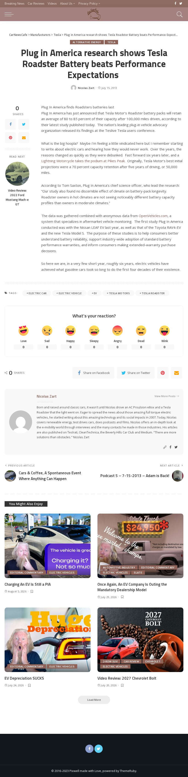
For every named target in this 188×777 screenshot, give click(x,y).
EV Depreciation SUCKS (24, 678)
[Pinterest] (10, 137)
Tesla (111, 42)
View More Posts (165, 396)
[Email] (23, 137)
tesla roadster (153, 293)
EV (95, 293)
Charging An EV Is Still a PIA (28, 584)
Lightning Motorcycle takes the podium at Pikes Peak (83, 160)
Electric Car (38, 293)
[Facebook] (175, 3)
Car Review (131, 661)
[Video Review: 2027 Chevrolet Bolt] (140, 639)
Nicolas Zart (86, 88)
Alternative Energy (87, 42)
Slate (138, 572)
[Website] (165, 447)
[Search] (178, 14)
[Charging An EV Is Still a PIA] (48, 546)
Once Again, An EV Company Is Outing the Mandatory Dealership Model (132, 587)
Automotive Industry (119, 567)
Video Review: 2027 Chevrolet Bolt (126, 678)
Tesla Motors (119, 293)
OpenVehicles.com (153, 215)
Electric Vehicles (62, 572)
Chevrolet (152, 661)
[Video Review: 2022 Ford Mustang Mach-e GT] (17, 174)
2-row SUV (110, 661)
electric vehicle (70, 293)
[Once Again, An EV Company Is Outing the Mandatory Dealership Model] (140, 546)
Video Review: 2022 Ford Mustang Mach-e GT (17, 197)
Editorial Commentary (26, 572)
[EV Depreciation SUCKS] (48, 639)
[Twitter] (180, 3)
